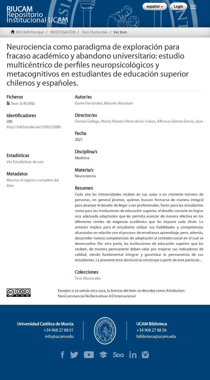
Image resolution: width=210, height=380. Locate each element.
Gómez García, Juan (187, 122)
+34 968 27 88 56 (151, 330)
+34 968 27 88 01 (58, 330)
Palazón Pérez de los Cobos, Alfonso (141, 122)
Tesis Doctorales (95, 32)
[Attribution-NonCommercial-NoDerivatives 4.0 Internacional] (28, 292)
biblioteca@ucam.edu (156, 337)
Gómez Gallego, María (92, 122)
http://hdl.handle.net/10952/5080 (34, 127)
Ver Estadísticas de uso (25, 162)
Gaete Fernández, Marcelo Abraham (104, 103)
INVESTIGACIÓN (62, 32)
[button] (154, 6)
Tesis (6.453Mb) (22, 104)
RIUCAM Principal (30, 32)
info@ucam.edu (59, 337)
